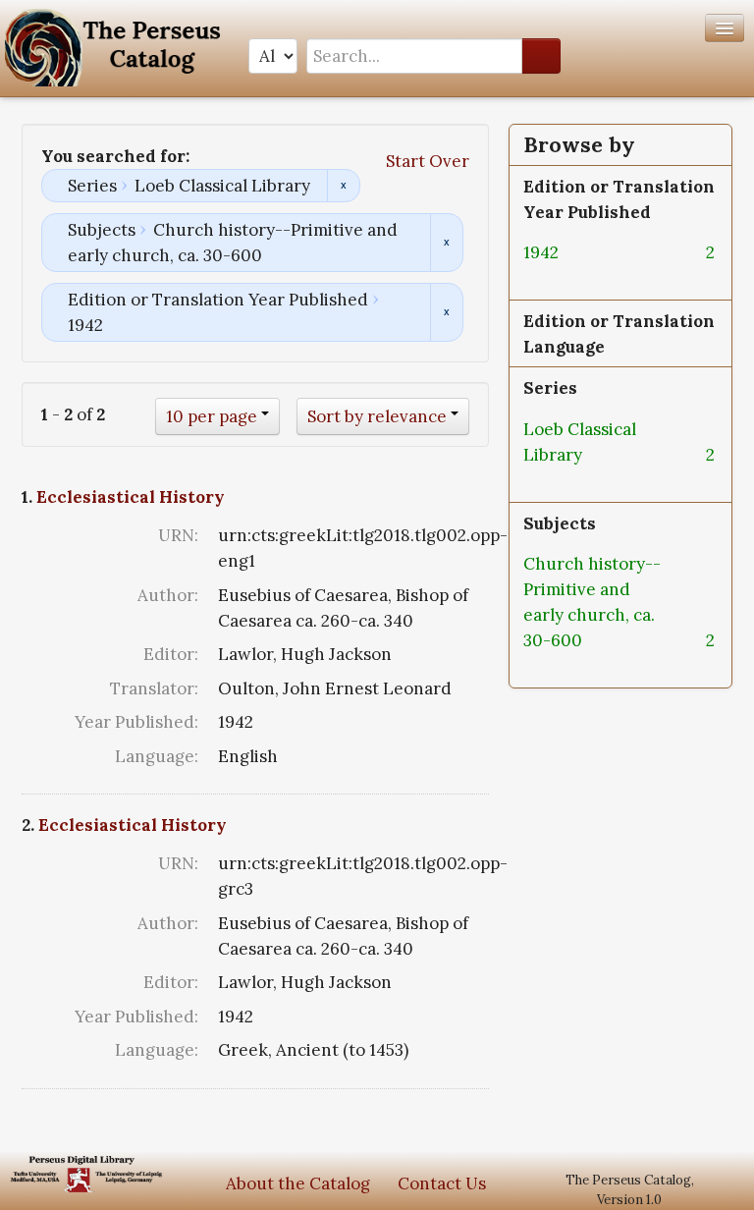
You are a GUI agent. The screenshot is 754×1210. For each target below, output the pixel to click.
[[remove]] (574, 252)
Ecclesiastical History (130, 497)
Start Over (427, 161)
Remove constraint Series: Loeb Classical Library (343, 185)
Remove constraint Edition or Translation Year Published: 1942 (446, 312)
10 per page (211, 416)
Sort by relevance (377, 416)
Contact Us (442, 1183)
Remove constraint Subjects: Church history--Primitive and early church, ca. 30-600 (446, 242)
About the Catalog (298, 1183)
